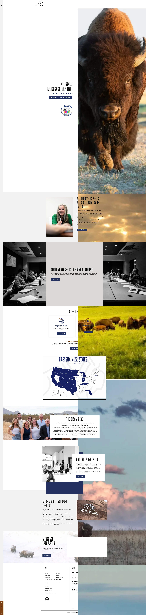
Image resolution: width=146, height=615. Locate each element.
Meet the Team (82, 230)
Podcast (58, 573)
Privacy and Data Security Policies (50, 607)
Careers (47, 586)
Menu (2, 1)
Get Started (53, 97)
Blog (46, 584)
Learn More (55, 279)
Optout (58, 581)
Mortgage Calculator (65, 97)
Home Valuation (49, 588)
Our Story (47, 575)
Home (46, 573)
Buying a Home (59, 577)
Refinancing (59, 579)
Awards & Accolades (50, 579)
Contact (47, 581)
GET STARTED (1, 608)
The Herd (47, 577)
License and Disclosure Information (69, 607)
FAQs (57, 575)
